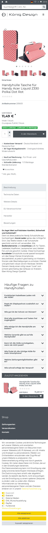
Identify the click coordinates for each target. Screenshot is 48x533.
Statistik (9, 495)
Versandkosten (8, 428)
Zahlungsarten (8, 424)
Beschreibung (10, 187)
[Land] (32, 2)
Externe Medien (12, 498)
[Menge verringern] (9, 135)
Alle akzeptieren (24, 513)
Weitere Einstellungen (11, 508)
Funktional (10, 506)
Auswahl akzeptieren (24, 523)
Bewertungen (10, 223)
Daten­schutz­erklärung (31, 489)
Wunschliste (9, 169)
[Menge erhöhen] (9, 132)
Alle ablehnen (24, 518)
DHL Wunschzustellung (16, 501)
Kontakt (5, 432)
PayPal (9, 503)
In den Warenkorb (29, 134)
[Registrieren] (7, 2)
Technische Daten (11, 194)
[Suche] (44, 7)
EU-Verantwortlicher (12, 209)
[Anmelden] (2, 2)
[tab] (24, 187)
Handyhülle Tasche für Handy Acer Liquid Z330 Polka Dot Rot (30, 383)
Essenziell (10, 493)
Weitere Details (10, 202)
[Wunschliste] (35, 2)
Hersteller (8, 216)
